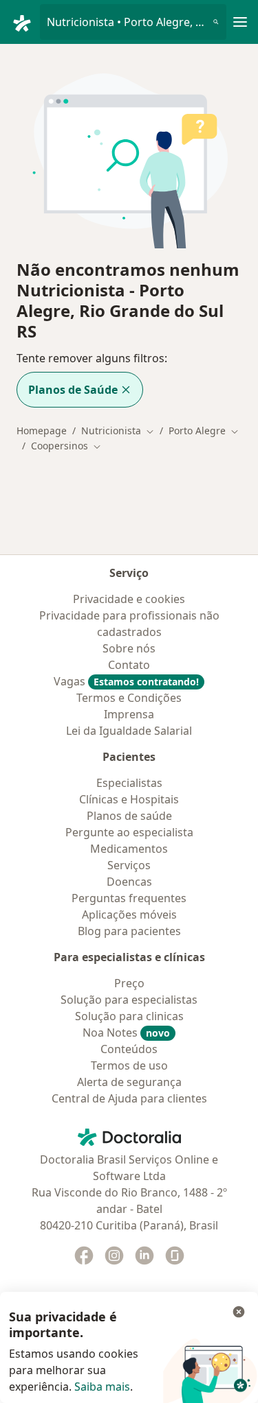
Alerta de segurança (129, 1081)
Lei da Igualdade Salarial (129, 730)
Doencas (129, 881)
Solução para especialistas (129, 999)
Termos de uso (129, 1065)
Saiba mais (102, 1386)
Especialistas (129, 782)
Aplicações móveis (129, 914)
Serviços (129, 865)
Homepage (42, 430)
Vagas (126, 681)
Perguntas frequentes (129, 898)
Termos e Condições (129, 697)
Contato (129, 664)
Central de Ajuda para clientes (129, 1098)
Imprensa (129, 714)
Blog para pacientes (129, 931)
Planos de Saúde (73, 389)
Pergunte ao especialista (129, 832)
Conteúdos (129, 1049)
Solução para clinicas (129, 1016)
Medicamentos (129, 848)
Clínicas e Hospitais (129, 799)
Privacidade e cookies (129, 598)
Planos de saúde (129, 815)
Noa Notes (126, 1032)
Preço (129, 983)
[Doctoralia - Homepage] (25, 22)
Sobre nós (129, 648)
